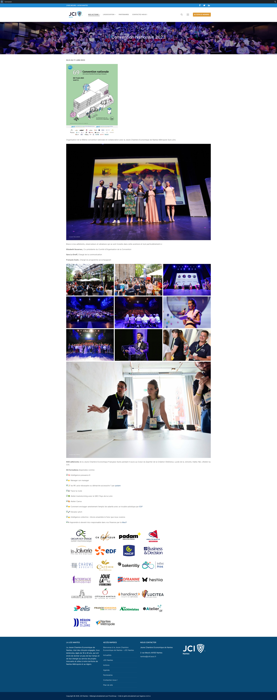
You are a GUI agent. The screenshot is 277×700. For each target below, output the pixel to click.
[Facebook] (200, 5)
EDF (141, 506)
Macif (124, 522)
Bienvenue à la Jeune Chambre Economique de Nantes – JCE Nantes (118, 648)
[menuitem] (2, 1)
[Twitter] (204, 5)
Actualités (107, 655)
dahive (148, 696)
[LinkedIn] (209, 5)
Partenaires (108, 675)
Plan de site (108, 685)
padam (118, 485)
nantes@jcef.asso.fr (148, 656)
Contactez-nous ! (110, 680)
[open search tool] (182, 15)
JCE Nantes (108, 660)
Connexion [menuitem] (8, 2)
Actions (106, 665)
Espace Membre (202, 14)
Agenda (106, 670)
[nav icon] (187, 14)
